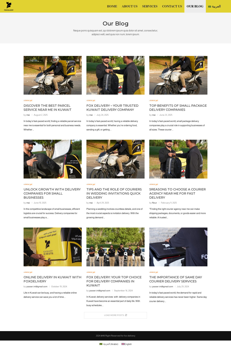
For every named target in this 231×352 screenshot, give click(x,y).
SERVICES (149, 6)
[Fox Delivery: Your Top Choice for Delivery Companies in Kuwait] (115, 247)
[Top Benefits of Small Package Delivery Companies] (178, 75)
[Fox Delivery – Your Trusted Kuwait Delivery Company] (115, 75)
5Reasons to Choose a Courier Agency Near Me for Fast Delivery (177, 193)
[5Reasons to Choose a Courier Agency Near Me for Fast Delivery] (178, 159)
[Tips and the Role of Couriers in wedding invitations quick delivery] (115, 159)
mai (28, 115)
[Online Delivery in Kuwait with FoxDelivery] (53, 247)
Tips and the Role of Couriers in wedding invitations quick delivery (114, 193)
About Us (130, 6)
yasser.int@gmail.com (36, 286)
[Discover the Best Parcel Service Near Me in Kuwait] (53, 75)
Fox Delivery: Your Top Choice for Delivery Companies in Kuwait (114, 281)
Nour (154, 202)
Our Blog (195, 6)
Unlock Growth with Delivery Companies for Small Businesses (52, 193)
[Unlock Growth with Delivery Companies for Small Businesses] (53, 159)
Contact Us (172, 6)
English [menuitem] (128, 344)
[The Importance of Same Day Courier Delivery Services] (178, 247)
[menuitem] (214, 6)
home (112, 6)
